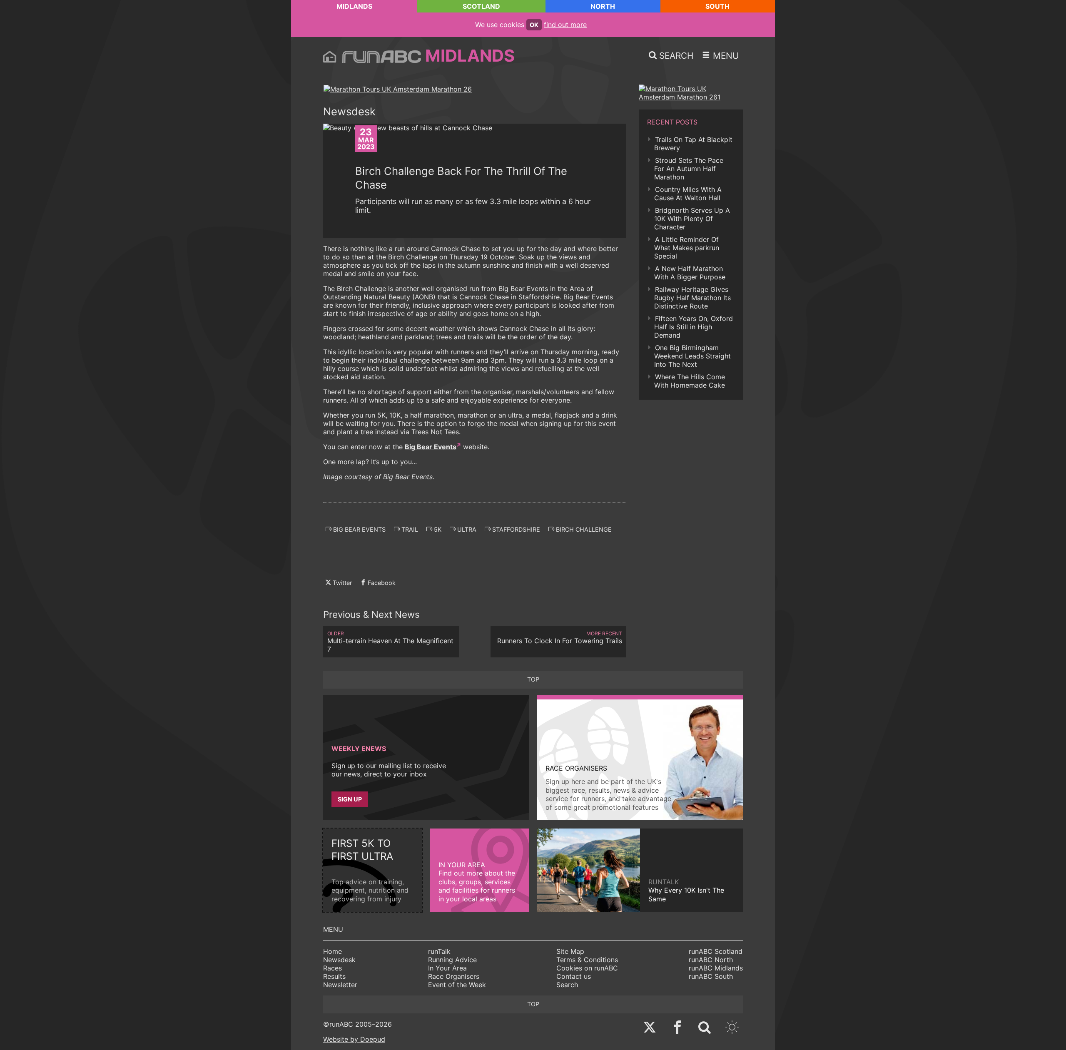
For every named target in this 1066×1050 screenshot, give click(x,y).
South (717, 6)
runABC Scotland (715, 951)
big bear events (358, 529)
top (533, 679)
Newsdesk (339, 959)
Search (567, 984)
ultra (466, 529)
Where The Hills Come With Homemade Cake (689, 381)
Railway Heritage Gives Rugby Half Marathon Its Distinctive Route (692, 297)
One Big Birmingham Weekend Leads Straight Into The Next (692, 355)
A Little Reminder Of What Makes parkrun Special (686, 247)
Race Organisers (453, 976)
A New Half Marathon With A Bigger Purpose (689, 272)
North (602, 6)
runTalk (439, 951)
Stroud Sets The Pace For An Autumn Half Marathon (688, 168)
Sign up (350, 799)
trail (409, 529)
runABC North (711, 959)
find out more (565, 24)
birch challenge (583, 529)
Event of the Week (457, 984)
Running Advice (452, 959)
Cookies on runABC (587, 968)
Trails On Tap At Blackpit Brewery (693, 143)
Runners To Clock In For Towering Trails (559, 637)
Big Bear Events (430, 447)
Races (332, 968)
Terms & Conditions (587, 959)
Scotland (481, 6)
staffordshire (515, 529)
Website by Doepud (354, 1039)
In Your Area (447, 968)
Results (334, 976)
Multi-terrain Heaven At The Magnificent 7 (390, 641)
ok (534, 24)
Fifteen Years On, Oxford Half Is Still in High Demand (693, 326)
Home (332, 951)
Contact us (573, 976)
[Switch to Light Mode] (732, 1028)
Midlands (354, 6)
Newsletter (340, 984)
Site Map (570, 951)
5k (436, 529)
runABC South (711, 976)
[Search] (704, 1028)
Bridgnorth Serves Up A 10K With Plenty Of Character (692, 218)
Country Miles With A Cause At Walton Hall (688, 193)
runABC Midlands (716, 968)
